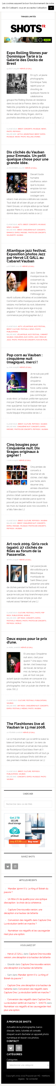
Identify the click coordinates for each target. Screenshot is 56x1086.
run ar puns (41, 340)
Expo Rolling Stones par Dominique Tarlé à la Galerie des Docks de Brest (27, 58)
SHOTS (28, 28)
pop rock (17, 131)
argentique (29, 134)
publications (12, 332)
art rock (21, 618)
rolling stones (33, 137)
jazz (36, 337)
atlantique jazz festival (34, 326)
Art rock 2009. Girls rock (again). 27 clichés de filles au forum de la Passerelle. (27, 549)
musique (36, 129)
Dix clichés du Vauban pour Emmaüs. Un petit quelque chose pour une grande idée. (28, 157)
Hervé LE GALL (15, 954)
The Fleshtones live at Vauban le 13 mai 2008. (26, 725)
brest (20, 129)
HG (38, 1076)
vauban (15, 227)
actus (20, 134)
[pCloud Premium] (28, 41)
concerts (28, 129)
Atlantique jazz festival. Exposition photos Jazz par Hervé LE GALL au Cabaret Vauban (26, 255)
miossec (24, 232)
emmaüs (10, 232)
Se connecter (32, 1079)
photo (9, 131)
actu (20, 224)
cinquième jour (21, 337)
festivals (25, 329)
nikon (17, 137)
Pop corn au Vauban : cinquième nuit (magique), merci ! (25, 358)
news (43, 129)
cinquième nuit (29, 230)
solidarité (11, 235)
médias (19, 621)
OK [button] (51, 8)
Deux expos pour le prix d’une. (27, 640)
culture (16, 329)
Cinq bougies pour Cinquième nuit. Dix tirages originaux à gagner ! (23, 450)
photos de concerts (37, 232)
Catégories (12, 1059)
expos (42, 134)
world (27, 615)
